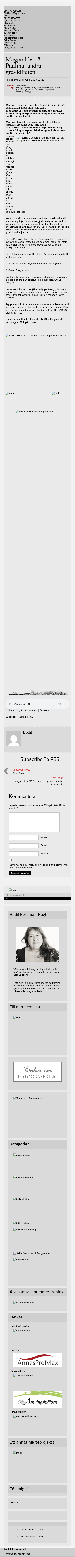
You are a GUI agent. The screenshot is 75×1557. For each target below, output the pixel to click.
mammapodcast (22, 92)
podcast (33, 92)
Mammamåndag (12, 30)
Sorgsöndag (10, 43)
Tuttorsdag (9, 35)
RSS (30, 716)
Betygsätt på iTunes (13, 48)
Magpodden (49, 90)
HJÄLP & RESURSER (13, 21)
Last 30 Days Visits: (26, 1536)
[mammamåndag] (37, 1185)
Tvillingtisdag (10, 33)
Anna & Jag (19, 772)
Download (44, 710)
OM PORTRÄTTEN (12, 18)
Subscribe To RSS (40, 759)
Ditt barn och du (31, 226)
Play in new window (26, 710)
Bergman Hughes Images (43, 87)
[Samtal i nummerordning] (24, 1302)
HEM (6, 8)
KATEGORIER (10, 26)
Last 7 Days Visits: (25, 1529)
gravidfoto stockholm (34, 90)
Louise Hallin (38, 294)
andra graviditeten (23, 87)
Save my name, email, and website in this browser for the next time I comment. (41, 866)
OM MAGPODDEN (12, 11)
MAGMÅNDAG (22, 85)
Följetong (8, 45)
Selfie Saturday (11, 40)
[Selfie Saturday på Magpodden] (32, 1253)
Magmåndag (10, 28)
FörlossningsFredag (13, 38)
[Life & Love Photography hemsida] (37, 1463)
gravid (57, 87)
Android (22, 716)
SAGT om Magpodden (14, 13)
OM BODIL (9, 16)
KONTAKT (8, 23)
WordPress (24, 1553)
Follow (14, 1502)
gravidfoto (20, 90)
